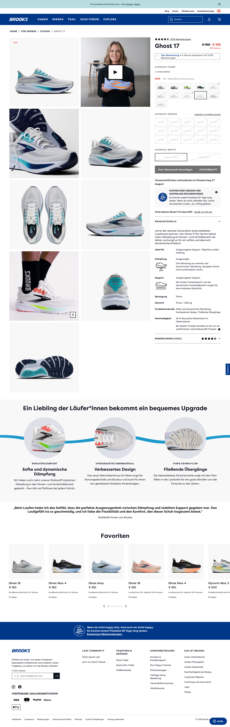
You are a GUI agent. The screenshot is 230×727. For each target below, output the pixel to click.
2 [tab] (109, 606)
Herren (137, 4)
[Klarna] (47, 700)
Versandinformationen (161, 683)
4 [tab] (112, 606)
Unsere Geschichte (193, 667)
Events (175, 11)
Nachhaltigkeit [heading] (163, 318)
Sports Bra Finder (125, 665)
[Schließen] (219, 4)
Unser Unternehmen (194, 657)
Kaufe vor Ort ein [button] (203, 212)
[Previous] (104, 606)
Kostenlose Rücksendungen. (105, 634)
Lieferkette (16, 719)
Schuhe (45, 31)
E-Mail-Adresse (19, 671)
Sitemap (78, 719)
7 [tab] (117, 606)
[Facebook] (19, 687)
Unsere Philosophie (194, 662)
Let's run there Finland (93, 662)
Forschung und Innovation (197, 682)
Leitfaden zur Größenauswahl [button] (207, 114)
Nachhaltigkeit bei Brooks (198, 672)
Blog (167, 11)
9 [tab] (120, 606)
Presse (187, 692)
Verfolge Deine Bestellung (158, 676)
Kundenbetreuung (205, 11)
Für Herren (28, 31)
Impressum (29, 719)
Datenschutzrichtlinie (61, 719)
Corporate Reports (194, 677)
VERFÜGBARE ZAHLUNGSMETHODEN (35, 693)
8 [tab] (118, 606)
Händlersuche (187, 11)
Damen (129, 4)
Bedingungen (43, 719)
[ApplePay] (16, 707)
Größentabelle (123, 670)
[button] (44, 72)
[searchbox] (186, 19)
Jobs (186, 687)
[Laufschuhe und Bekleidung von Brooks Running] (18, 19)
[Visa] (16, 700)
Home (13, 31)
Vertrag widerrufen (115, 719)
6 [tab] (115, 606)
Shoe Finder (122, 660)
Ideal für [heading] (159, 249)
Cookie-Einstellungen (94, 719)
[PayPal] (37, 700)
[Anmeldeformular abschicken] (57, 676)
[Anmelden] (209, 19)
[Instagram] (13, 687)
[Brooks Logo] (37, 651)
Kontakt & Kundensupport (158, 658)
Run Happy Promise (160, 665)
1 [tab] (107, 606)
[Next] (126, 606)
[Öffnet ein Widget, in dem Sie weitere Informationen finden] (218, 721)
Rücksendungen (158, 670)
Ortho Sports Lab (91, 657)
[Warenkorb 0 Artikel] (219, 19)
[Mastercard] (26, 700)
